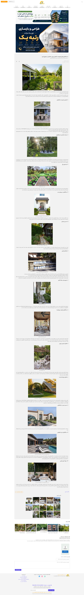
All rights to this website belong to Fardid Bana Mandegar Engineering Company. (42, 593)
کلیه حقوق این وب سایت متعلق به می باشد (42, 592)
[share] (19, 61)
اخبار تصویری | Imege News (23, 577)
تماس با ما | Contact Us (23, 581)
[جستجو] (82, 2)
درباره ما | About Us (23, 580)
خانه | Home (23, 575)
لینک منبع (66, 491)
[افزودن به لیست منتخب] (16, 61)
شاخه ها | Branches (23, 578)
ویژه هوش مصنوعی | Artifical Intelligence (23, 579)
